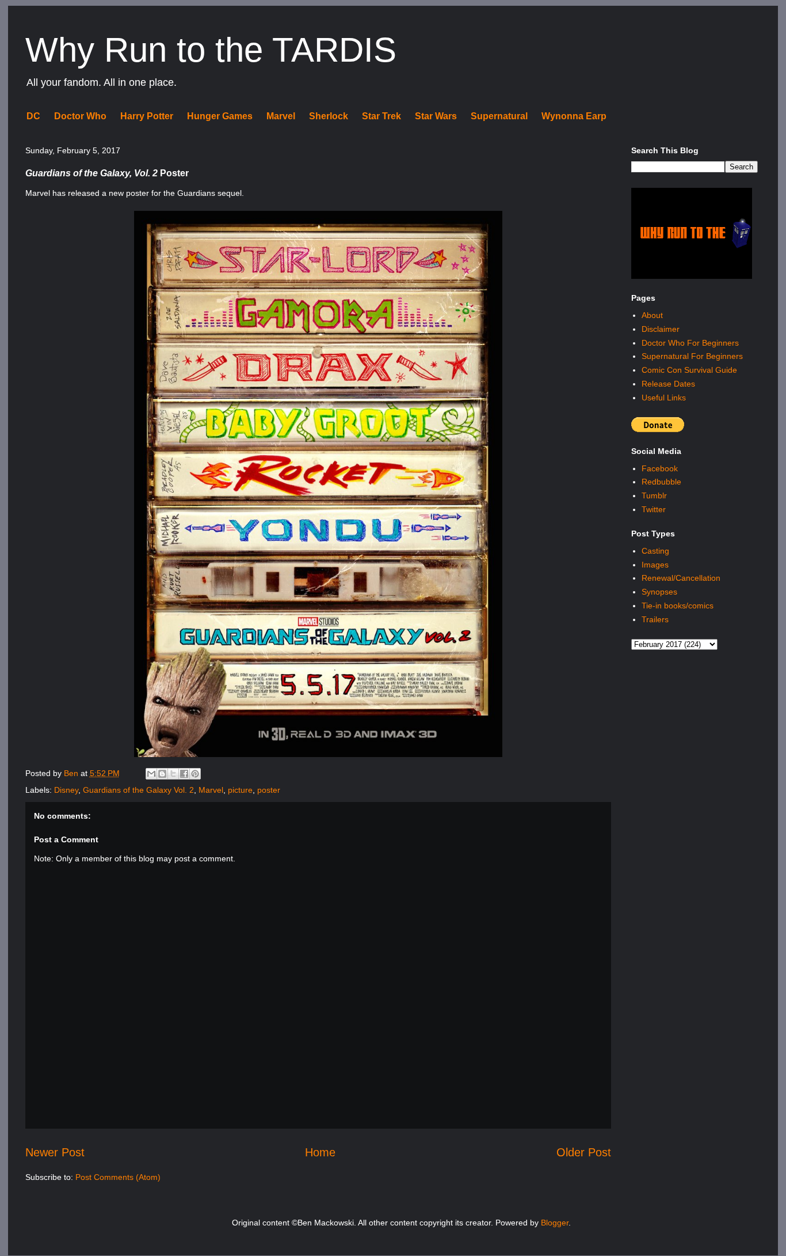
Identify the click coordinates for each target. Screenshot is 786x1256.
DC (33, 116)
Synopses (659, 591)
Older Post (583, 1152)
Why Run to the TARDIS (210, 50)
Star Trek (381, 116)
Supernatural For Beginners (692, 356)
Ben (72, 773)
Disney (66, 790)
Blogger (554, 1222)
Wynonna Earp (573, 116)
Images (655, 564)
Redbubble (661, 481)
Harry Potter (146, 116)
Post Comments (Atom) (118, 1177)
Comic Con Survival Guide (689, 369)
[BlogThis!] (162, 774)
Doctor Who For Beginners (690, 342)
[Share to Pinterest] (195, 774)
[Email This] (151, 774)
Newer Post (55, 1152)
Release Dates (668, 383)
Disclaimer (661, 329)
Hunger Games (220, 116)
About (652, 315)
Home (320, 1152)
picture (240, 790)
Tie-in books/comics (677, 605)
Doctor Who (80, 116)
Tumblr (654, 495)
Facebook (660, 468)
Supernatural (499, 116)
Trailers (655, 619)
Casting (655, 550)
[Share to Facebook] (184, 774)
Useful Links (664, 397)
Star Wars (436, 116)
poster (268, 790)
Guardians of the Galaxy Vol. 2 (138, 790)
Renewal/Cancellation (681, 577)
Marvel (280, 116)
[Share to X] (173, 774)
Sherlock (328, 116)
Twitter (654, 509)
